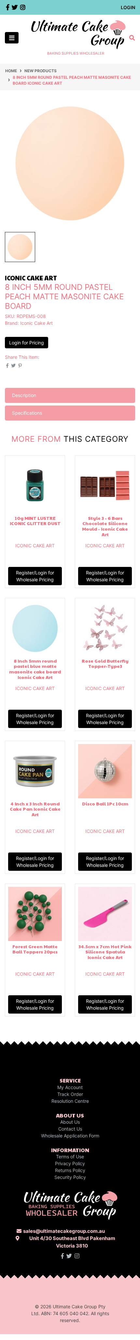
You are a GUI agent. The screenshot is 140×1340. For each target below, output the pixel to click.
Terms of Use (70, 1156)
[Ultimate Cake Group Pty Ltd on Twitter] (69, 1256)
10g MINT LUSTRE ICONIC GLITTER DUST (35, 521)
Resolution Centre (70, 1101)
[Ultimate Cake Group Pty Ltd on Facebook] (62, 1256)
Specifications (27, 413)
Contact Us (70, 1129)
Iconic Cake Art (36, 323)
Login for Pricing (26, 342)
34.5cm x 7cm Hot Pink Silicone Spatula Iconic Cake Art (105, 952)
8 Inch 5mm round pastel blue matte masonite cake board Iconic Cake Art (35, 668)
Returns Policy (70, 1170)
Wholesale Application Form (70, 1135)
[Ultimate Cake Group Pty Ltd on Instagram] (77, 1256)
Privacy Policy (70, 1163)
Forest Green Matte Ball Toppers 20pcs (35, 949)
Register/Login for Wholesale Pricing (35, 576)
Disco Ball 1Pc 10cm (105, 803)
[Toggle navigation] (12, 37)
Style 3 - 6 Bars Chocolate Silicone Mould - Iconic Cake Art (105, 526)
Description (24, 395)
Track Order (70, 1094)
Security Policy (70, 1177)
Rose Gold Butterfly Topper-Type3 (105, 663)
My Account (70, 1087)
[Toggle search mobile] (130, 37)
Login (128, 7)
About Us (70, 1122)
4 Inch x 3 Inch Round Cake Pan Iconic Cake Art (35, 809)
